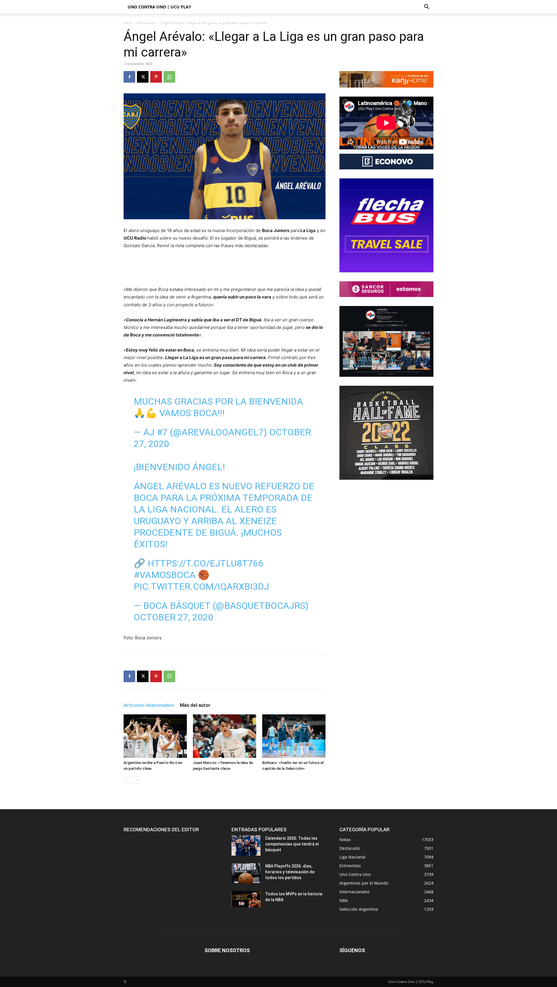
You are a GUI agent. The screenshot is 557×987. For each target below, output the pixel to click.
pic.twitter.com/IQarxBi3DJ (201, 586)
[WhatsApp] (169, 77)
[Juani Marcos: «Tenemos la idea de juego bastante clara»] (224, 736)
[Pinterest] (156, 77)
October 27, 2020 (173, 617)
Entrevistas (146, 22)
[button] (426, 7)
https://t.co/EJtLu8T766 (205, 563)
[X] (143, 77)
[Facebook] (129, 77)
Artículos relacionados (149, 705)
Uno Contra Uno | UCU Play (159, 7)
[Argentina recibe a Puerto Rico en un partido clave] (155, 736)
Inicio (128, 22)
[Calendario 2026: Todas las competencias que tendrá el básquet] (246, 845)
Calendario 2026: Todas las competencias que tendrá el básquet (292, 844)
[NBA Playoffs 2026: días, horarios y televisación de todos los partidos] (246, 873)
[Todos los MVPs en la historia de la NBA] (246, 899)
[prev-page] (127, 780)
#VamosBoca (165, 574)
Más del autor (195, 705)
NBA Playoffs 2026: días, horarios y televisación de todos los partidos (289, 872)
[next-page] (136, 780)
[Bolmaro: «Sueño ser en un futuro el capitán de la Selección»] (293, 736)
